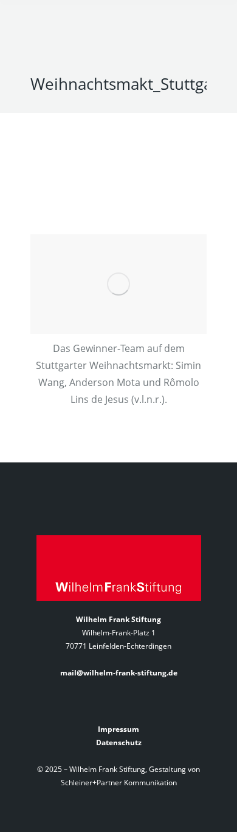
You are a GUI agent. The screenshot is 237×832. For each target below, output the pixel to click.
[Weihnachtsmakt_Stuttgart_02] (118, 284)
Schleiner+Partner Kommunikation (119, 782)
